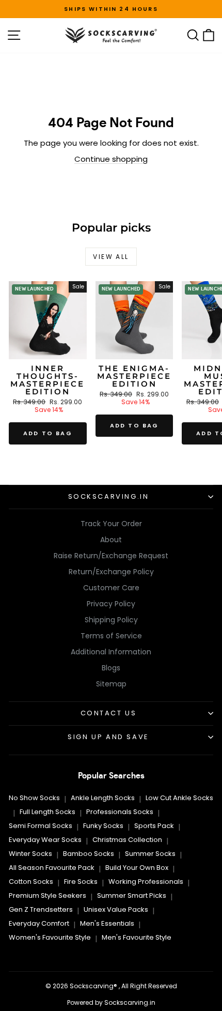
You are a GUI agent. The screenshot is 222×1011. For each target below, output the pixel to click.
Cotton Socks (31, 881)
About (111, 539)
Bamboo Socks (88, 854)
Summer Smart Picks (131, 895)
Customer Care (111, 588)
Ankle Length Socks (103, 798)
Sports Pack (154, 826)
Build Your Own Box (136, 867)
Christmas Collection (127, 840)
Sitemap (111, 684)
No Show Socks (34, 798)
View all (111, 256)
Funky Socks (103, 826)
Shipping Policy (111, 620)
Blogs (111, 668)
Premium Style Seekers (47, 895)
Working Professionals (145, 881)
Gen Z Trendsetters (41, 909)
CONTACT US (109, 713)
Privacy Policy (111, 604)
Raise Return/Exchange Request (111, 555)
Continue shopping (111, 159)
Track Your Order (111, 523)
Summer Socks (150, 854)
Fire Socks (81, 881)
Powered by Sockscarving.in (111, 1002)
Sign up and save (108, 737)
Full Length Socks (47, 812)
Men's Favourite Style (136, 937)
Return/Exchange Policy (111, 571)
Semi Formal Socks (40, 826)
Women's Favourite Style (50, 937)
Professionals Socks (119, 812)
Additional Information (111, 652)
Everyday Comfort (39, 923)
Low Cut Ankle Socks (179, 798)
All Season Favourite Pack (51, 867)
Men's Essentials (107, 923)
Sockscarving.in (108, 496)
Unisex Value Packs (116, 909)
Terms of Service (111, 636)
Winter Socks (30, 854)
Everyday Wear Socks (45, 840)
